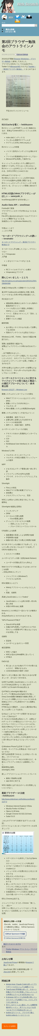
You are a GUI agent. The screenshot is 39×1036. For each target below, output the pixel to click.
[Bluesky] (23, 17)
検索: (4, 23)
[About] (5, 17)
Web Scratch (27, 4)
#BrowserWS (15, 66)
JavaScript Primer (10, 962)
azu (11, 17)
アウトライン (24, 949)
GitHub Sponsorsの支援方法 (14, 938)
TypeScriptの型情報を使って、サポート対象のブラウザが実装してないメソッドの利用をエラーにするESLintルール (21, 991)
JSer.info (6, 972)
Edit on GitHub (22, 54)
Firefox (8, 949)
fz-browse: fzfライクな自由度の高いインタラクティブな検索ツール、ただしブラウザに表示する (21, 999)
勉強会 (8, 952)
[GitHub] (29, 17)
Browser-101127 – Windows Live (14, 390)
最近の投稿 (10, 29)
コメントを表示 (9, 1026)
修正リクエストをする (12, 944)
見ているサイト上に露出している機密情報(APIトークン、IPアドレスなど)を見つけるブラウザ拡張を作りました (21, 1007)
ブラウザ (33, 949)
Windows (15, 949)
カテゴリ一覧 (10, 31)
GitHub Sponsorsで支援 (15, 934)
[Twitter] (18, 17)
